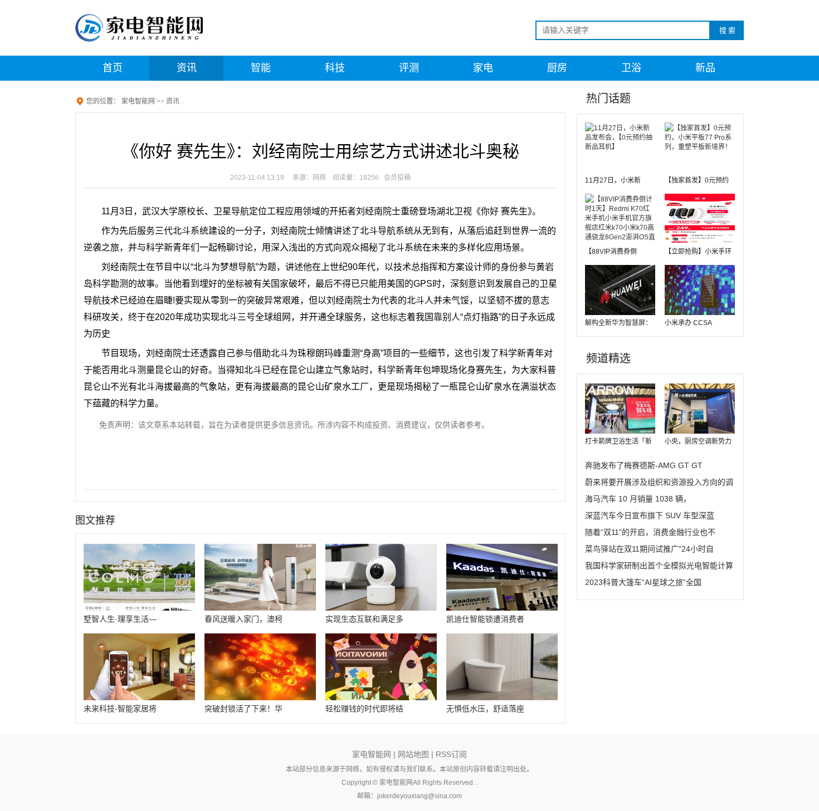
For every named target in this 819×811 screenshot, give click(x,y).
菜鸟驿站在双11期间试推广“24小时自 (649, 548)
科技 (335, 67)
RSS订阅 (451, 754)
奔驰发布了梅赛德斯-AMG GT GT (644, 465)
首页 (113, 67)
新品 (705, 67)
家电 (483, 67)
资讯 (187, 67)
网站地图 (413, 754)
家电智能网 (138, 101)
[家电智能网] (147, 28)
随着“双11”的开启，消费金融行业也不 (650, 532)
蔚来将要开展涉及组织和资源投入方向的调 (659, 482)
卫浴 (631, 67)
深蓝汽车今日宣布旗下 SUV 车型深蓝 (649, 515)
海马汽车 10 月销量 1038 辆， (638, 498)
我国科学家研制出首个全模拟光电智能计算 (659, 565)
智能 (261, 67)
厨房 (557, 67)
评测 (409, 67)
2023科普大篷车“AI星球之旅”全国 (643, 582)
